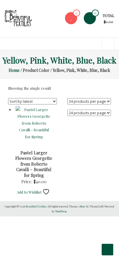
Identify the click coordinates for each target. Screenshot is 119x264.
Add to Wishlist (29, 192)
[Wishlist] (71, 18)
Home (14, 70)
